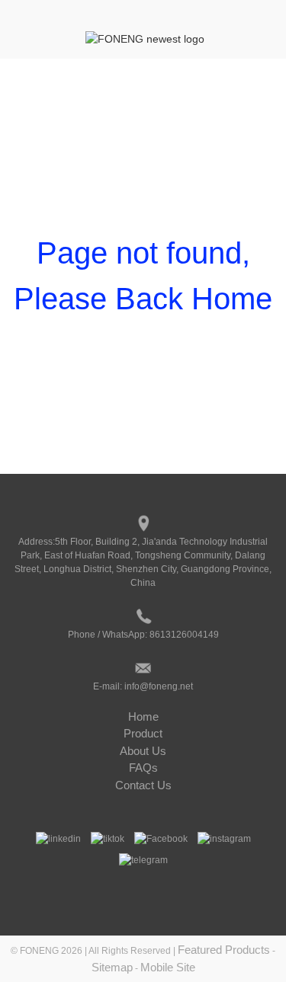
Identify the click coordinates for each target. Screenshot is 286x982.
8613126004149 (184, 634)
